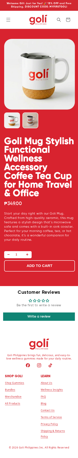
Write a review (38, 316)
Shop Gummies (14, 383)
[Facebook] (28, 365)
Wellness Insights (52, 389)
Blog (43, 403)
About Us (46, 383)
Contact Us (48, 410)
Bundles (10, 389)
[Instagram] (39, 365)
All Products (12, 403)
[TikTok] (50, 365)
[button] (8, 19)
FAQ (43, 396)
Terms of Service (51, 417)
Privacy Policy (49, 424)
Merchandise (13, 396)
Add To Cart (39, 266)
